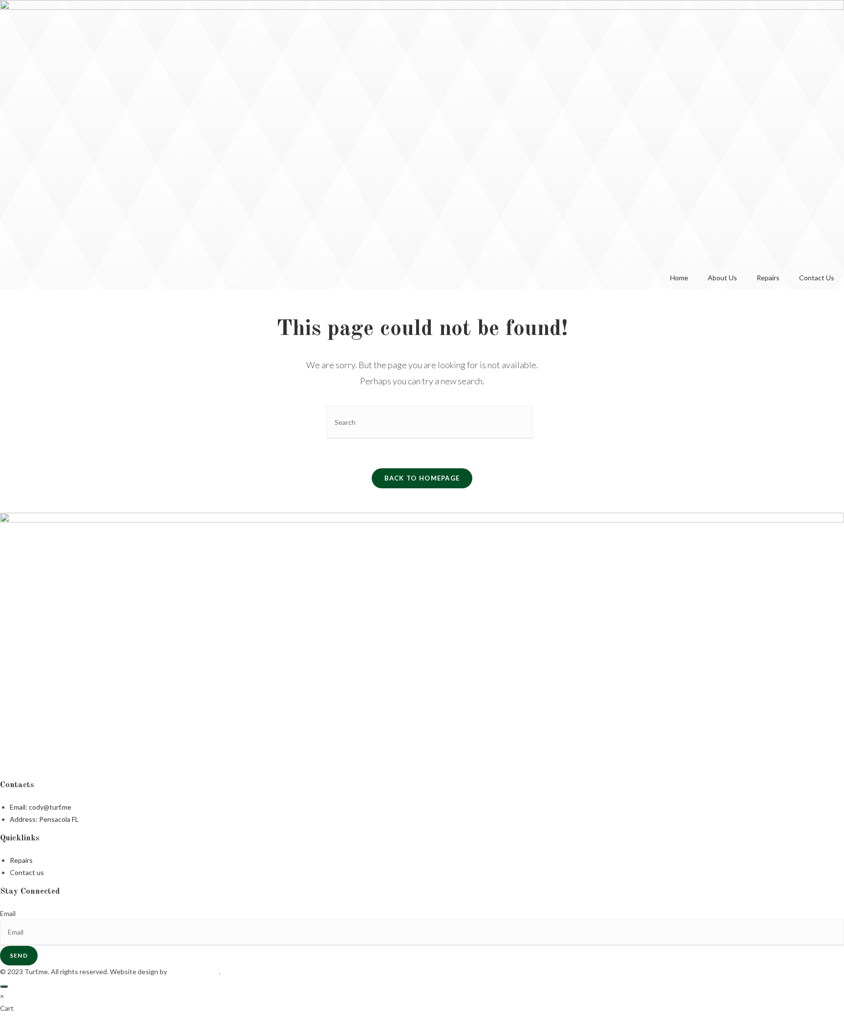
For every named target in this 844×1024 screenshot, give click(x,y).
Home (679, 277)
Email (8, 913)
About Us (722, 277)
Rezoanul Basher (194, 971)
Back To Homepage (422, 478)
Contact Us (816, 277)
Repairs (768, 277)
